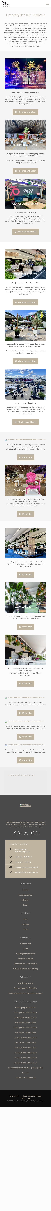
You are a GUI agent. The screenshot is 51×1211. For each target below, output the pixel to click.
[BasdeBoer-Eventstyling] (6, 3)
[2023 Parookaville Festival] (25, 440)
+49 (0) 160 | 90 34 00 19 (23, 857)
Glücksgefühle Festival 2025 (25, 1012)
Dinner (25, 929)
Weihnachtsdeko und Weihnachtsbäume (25, 993)
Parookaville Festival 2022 (25, 1053)
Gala (26, 919)
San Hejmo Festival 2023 (25, 1042)
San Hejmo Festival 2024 (25, 1032)
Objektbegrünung (25, 983)
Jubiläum (25, 900)
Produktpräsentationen (25, 953)
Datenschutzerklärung (32, 1096)
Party (25, 905)
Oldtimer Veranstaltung (25, 1078)
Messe (25, 948)
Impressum (14, 1096)
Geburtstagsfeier (25, 895)
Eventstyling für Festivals (25, 1007)
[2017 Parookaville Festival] (25, 698)
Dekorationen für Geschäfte (25, 988)
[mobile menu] (48, 4)
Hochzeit (25, 890)
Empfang (25, 924)
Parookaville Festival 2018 (25, 1063)
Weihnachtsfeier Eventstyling (25, 969)
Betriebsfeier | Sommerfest (25, 964)
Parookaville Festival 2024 (25, 1037)
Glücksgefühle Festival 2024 (25, 1027)
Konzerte (25, 1073)
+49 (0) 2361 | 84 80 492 (23, 862)
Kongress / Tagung (25, 958)
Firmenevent (25, 943)
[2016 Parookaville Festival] (25, 722)
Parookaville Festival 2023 (25, 1047)
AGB (23, 1098)
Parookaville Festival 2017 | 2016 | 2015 (25, 1068)
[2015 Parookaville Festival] (25, 745)
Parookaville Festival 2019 (25, 1057)
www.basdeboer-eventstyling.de (26, 872)
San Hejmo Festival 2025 (25, 1022)
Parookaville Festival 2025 (25, 1017)
